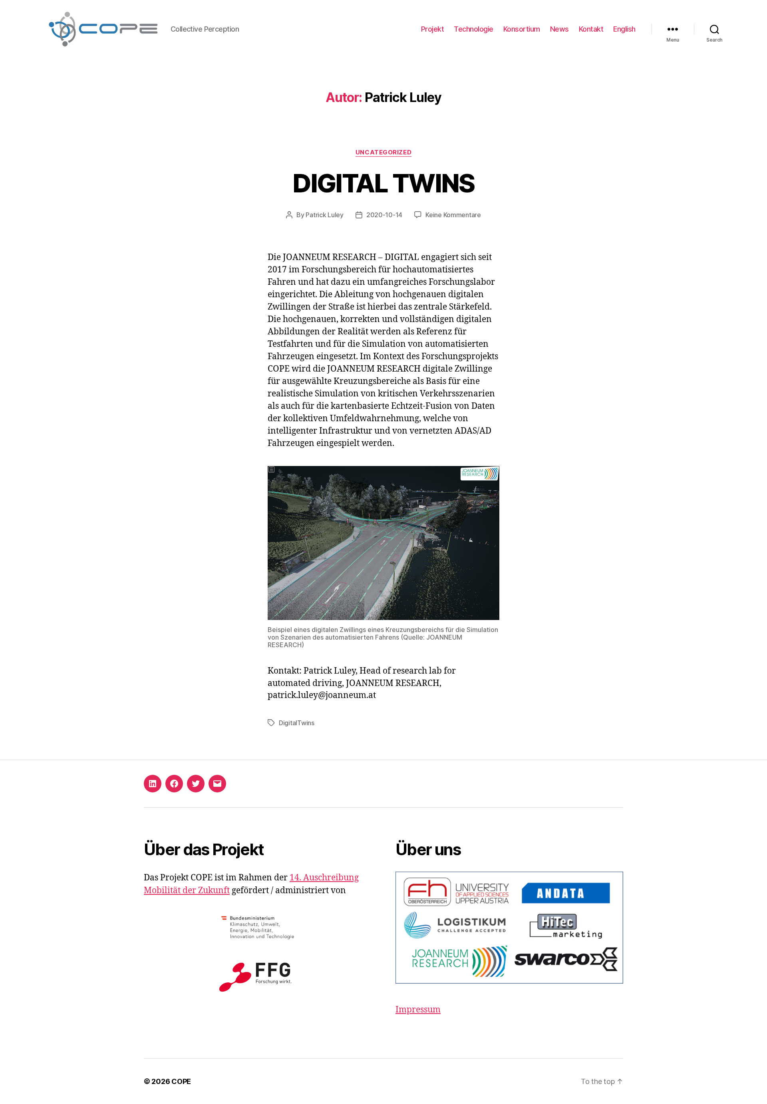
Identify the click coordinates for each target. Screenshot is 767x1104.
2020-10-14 (384, 215)
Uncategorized (383, 152)
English (624, 29)
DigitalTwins (296, 723)
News (559, 29)
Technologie (473, 29)
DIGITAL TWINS (383, 183)
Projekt (432, 29)
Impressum (418, 1009)
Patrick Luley (325, 215)
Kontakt (591, 29)
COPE (181, 1081)
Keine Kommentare (453, 215)
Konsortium (521, 29)
